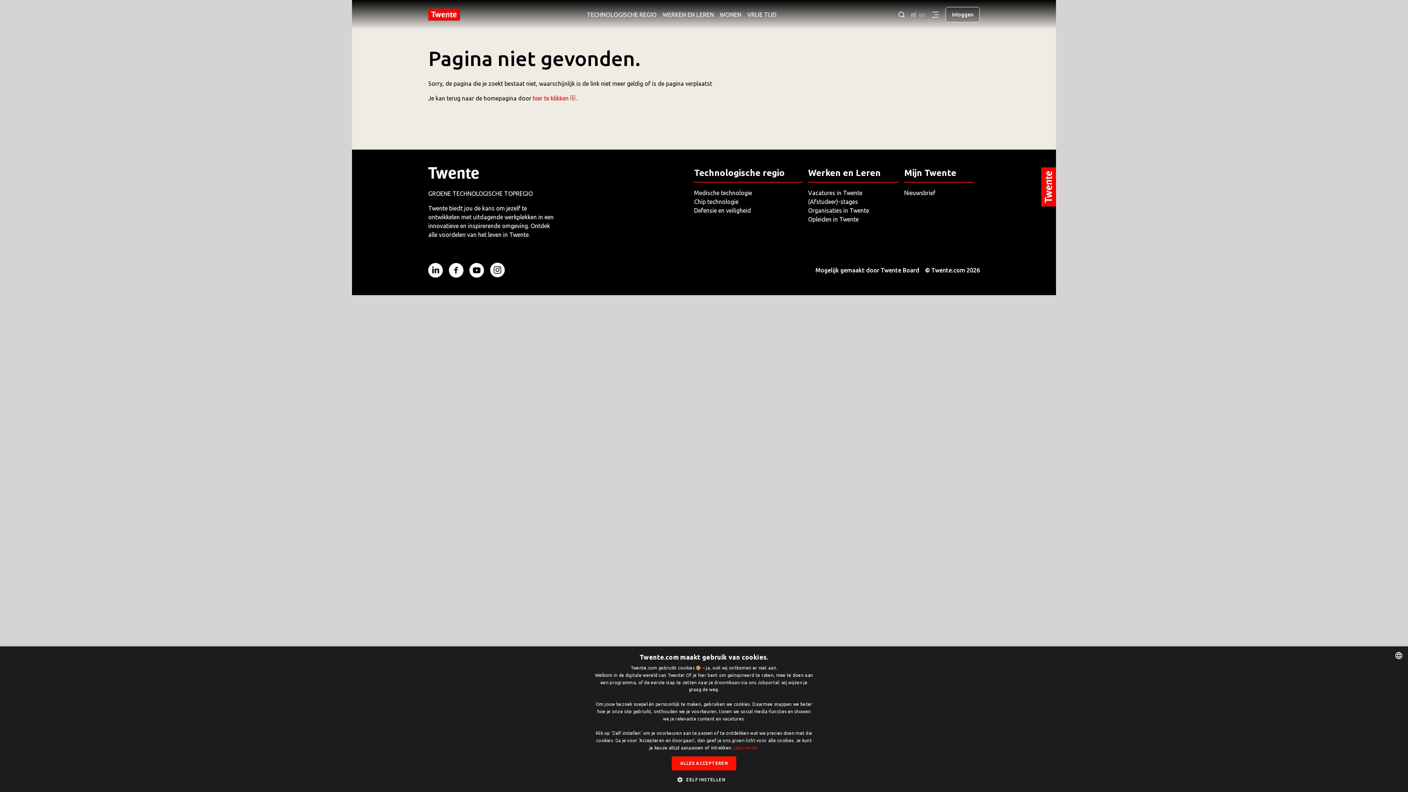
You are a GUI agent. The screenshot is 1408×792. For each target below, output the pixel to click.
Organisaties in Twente (838, 210)
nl (913, 14)
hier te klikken (551, 98)
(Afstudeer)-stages (833, 201)
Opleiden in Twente (833, 219)
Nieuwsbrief (919, 193)
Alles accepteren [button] (704, 763)
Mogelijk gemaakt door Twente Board (867, 270)
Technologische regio (622, 14)
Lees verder (746, 747)
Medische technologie (723, 193)
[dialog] (704, 719)
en (922, 14)
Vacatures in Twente (835, 193)
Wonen (730, 14)
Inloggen (962, 15)
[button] (704, 779)
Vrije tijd (762, 14)
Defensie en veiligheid (722, 210)
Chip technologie (716, 201)
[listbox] (1398, 655)
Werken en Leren (688, 14)
